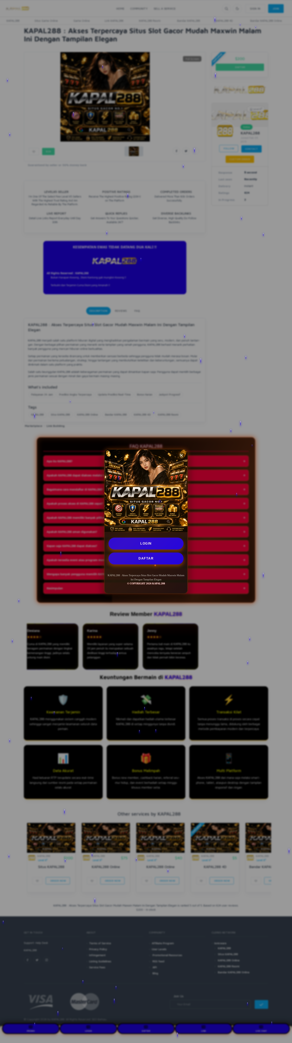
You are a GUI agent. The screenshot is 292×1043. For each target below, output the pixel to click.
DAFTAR (146, 558)
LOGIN (146, 543)
